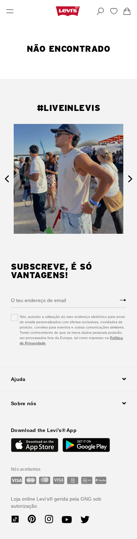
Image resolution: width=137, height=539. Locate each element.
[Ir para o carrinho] (127, 11)
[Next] (130, 179)
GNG (86, 499)
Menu (10, 11)
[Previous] (7, 179)
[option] (68, 179)
